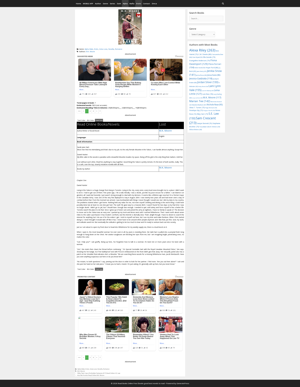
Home (78, 3)
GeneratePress (183, 383)
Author (98, 3)
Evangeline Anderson (199, 60)
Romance (118, 49)
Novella (111, 49)
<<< (79, 111)
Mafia (131, 3)
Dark (119, 3)
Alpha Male (89, 49)
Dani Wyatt (197, 57)
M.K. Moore (90, 51)
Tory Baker (204, 127)
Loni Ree (207, 94)
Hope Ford (212, 67)
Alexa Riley (202, 50)
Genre (105, 3)
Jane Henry (202, 71)
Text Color (81, 120)
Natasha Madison (199, 105)
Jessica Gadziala (200, 78)
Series (112, 3)
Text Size (99, 120)
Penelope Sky (196, 110)
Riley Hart (202, 114)
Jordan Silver (207, 82)
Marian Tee (199, 101)
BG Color (90, 120)
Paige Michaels (211, 108)
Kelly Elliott (203, 86)
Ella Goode (209, 57)
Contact (146, 3)
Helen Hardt (200, 68)
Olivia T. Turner (197, 107)
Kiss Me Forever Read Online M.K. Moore (90, 375)
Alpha (125, 3)
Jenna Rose (201, 75)
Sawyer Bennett (204, 123)
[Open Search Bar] (223, 3)
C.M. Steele (205, 54)
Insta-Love (103, 49)
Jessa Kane (213, 75)
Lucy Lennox (197, 98)
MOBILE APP (88, 3)
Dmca (154, 3)
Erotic (138, 3)
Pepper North (209, 110)
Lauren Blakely (208, 90)
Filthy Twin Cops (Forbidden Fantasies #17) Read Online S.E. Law (98, 373)
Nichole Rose (215, 104)
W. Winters (215, 127)
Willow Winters (195, 130)
